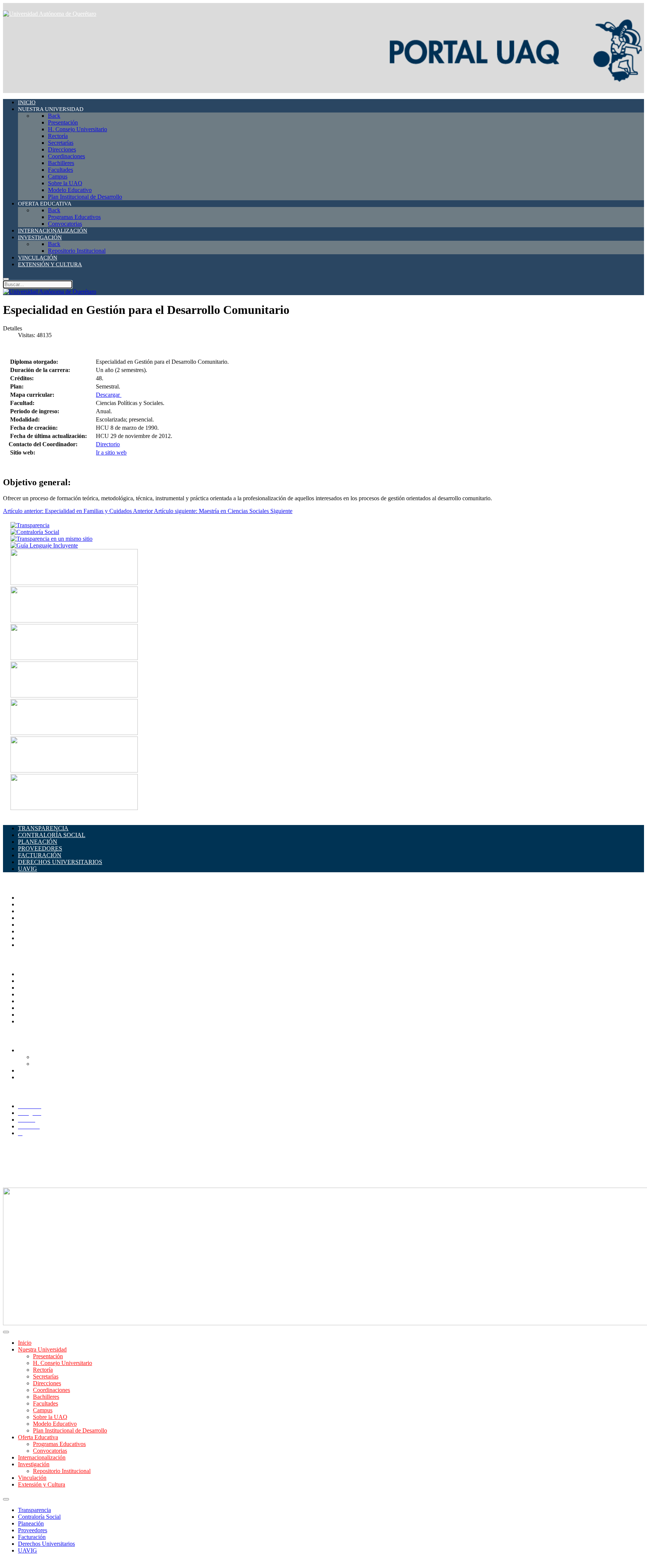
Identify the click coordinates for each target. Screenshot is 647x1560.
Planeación (31, 1523)
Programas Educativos (59, 1444)
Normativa (30, 1021)
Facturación (32, 1537)
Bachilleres (31, 931)
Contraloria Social (39, 1008)
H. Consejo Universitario (62, 1363)
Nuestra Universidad (42, 1349)
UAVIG (27, 1550)
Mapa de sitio (34, 1014)
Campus (27, 945)
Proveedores (32, 1530)
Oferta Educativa (38, 1437)
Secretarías (30, 911)
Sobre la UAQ (50, 1417)
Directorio (108, 444)
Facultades (30, 938)
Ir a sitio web (111, 452)
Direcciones (32, 918)
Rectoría (28, 904)
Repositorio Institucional (62, 1471)
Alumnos (29, 1050)
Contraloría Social (39, 1517)
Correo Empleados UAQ (47, 981)
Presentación (48, 1356)
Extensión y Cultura (41, 1484)
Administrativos (36, 1077)
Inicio (24, 1343)
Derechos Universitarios (46, 1543)
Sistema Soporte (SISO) (46, 987)
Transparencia (34, 1510)
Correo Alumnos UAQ (60, 1057)
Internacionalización (42, 1457)
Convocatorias (50, 1451)
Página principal (37, 897)
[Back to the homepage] (49, 13)
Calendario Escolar (40, 994)
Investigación (33, 1464)
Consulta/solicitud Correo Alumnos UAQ (82, 1063)
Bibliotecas (31, 1001)
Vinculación (32, 1477)
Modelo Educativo (55, 1423)
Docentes (29, 1070)
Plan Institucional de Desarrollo (70, 1430)
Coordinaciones (36, 924)
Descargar (108, 395)
